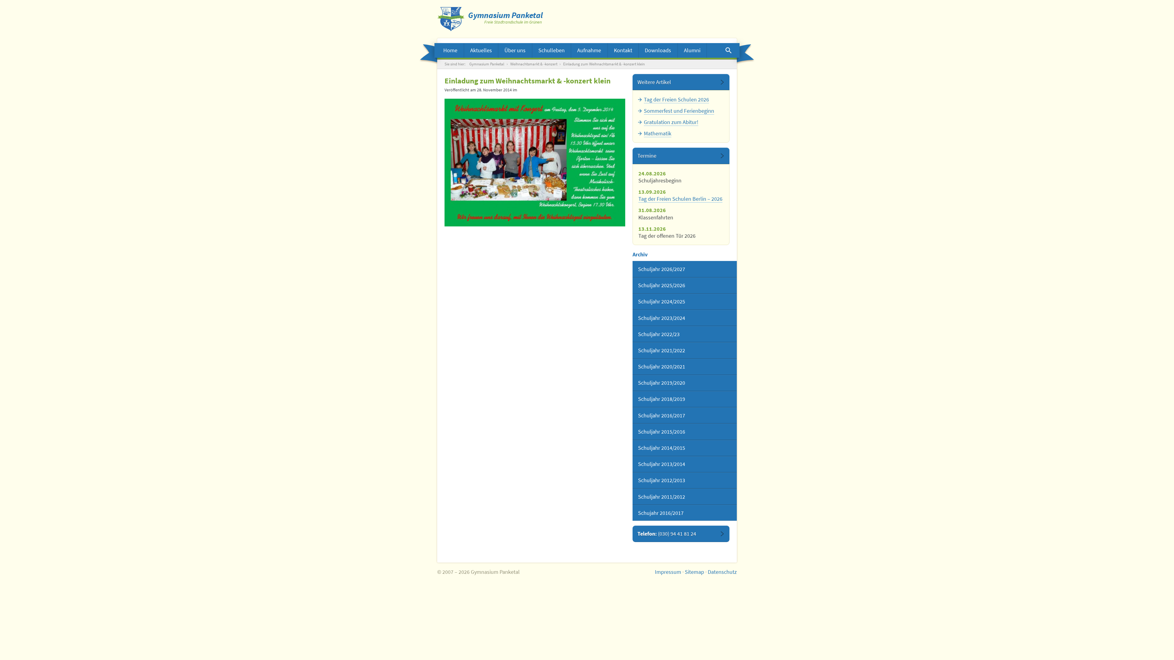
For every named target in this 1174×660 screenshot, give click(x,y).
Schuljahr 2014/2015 (661, 447)
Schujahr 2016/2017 (661, 512)
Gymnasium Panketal (486, 64)
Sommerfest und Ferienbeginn (679, 110)
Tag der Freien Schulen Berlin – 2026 (680, 198)
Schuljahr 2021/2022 (661, 350)
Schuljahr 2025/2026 (661, 285)
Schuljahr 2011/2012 (661, 496)
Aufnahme (589, 50)
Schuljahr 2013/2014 (661, 464)
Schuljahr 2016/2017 (661, 415)
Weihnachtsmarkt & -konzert (533, 64)
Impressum (668, 571)
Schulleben (551, 50)
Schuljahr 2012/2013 (661, 480)
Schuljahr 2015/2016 (661, 431)
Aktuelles (481, 50)
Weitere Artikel (654, 82)
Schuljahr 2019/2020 (661, 382)
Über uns (515, 50)
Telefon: (666, 533)
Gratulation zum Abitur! (671, 122)
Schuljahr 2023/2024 (661, 317)
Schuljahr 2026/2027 (661, 269)
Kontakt (623, 50)
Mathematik (657, 133)
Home (450, 50)
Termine (646, 155)
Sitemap (694, 571)
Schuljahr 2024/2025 (661, 301)
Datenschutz (722, 571)
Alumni (692, 50)
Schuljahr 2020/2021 (661, 366)
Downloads (658, 50)
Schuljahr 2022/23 (659, 334)
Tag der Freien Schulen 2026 (676, 99)
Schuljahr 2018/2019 (661, 398)
